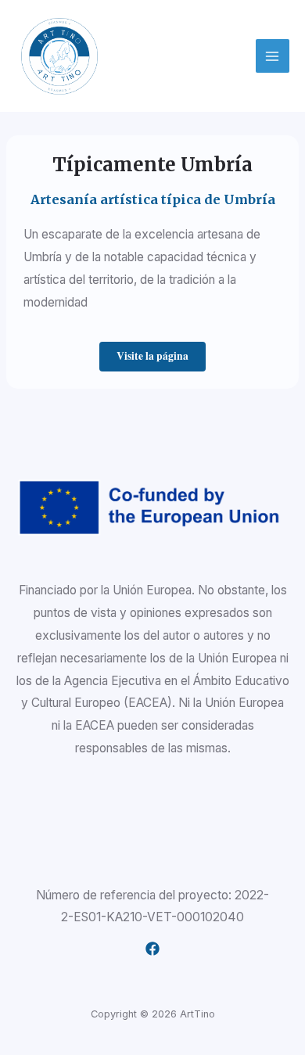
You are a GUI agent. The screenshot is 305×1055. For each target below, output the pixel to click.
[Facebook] (152, 949)
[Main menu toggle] (272, 56)
